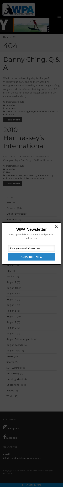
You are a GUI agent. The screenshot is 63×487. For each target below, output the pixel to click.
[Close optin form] (57, 227)
